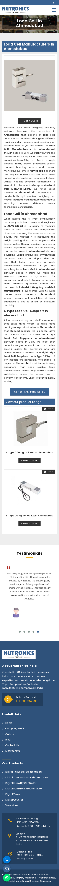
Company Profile (15, 728)
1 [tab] (20, 632)
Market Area (12, 750)
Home (8, 723)
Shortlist (50, 408)
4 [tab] (33, 632)
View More (11, 805)
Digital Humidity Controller (20, 783)
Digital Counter (14, 799)
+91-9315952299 (27, 701)
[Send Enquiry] (7, 868)
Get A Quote (30, 120)
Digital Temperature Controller (23, 772)
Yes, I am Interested (31, 391)
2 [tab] (24, 632)
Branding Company (40, 881)
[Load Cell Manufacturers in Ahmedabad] (29, 85)
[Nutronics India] (15, 10)
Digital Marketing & (18, 881)
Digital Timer (12, 794)
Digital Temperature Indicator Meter (27, 777)
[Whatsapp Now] (7, 877)
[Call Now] (7, 859)
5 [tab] (38, 632)
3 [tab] (29, 632)
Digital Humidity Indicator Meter (24, 788)
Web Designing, (47, 877)
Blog (7, 739)
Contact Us (12, 745)
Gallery (9, 734)
